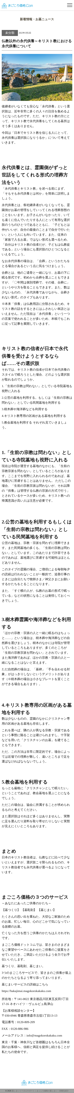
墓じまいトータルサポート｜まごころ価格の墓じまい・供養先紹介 (40, 1091)
